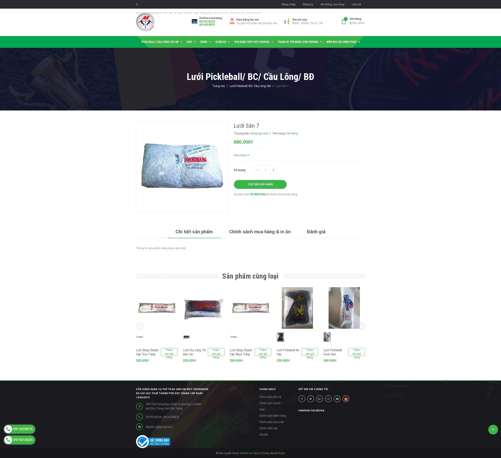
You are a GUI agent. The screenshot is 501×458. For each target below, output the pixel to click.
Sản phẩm (357, 20)
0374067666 (258, 194)
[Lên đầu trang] (493, 429)
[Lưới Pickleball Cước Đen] (344, 308)
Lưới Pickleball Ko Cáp (288, 352)
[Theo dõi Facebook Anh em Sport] (301, 398)
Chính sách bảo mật (271, 422)
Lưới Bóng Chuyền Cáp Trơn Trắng (147, 352)
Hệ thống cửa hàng (332, 4)
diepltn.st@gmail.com (159, 426)
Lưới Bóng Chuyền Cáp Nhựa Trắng (241, 352)
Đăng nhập (289, 4)
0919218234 (207, 21)
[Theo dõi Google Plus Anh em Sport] (319, 398)
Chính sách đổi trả (270, 396)
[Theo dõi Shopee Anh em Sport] (345, 398)
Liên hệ (356, 4)
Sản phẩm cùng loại (250, 276)
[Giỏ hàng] (345, 21)
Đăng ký (308, 4)
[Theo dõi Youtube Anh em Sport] (337, 398)
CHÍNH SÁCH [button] (267, 389)
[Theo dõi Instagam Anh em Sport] (328, 398)
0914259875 (207, 24)
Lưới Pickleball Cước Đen (332, 352)
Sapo (282, 453)
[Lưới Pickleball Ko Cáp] (297, 308)
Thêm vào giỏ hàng (169, 352)
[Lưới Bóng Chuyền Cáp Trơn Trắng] (157, 308)
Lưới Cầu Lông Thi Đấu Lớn (194, 352)
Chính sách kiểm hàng (272, 415)
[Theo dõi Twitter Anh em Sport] (310, 398)
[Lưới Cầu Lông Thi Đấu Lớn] (203, 308)
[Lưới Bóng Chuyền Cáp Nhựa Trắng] (250, 308)
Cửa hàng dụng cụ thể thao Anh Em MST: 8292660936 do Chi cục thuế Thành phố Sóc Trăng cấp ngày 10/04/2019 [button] (172, 393)
